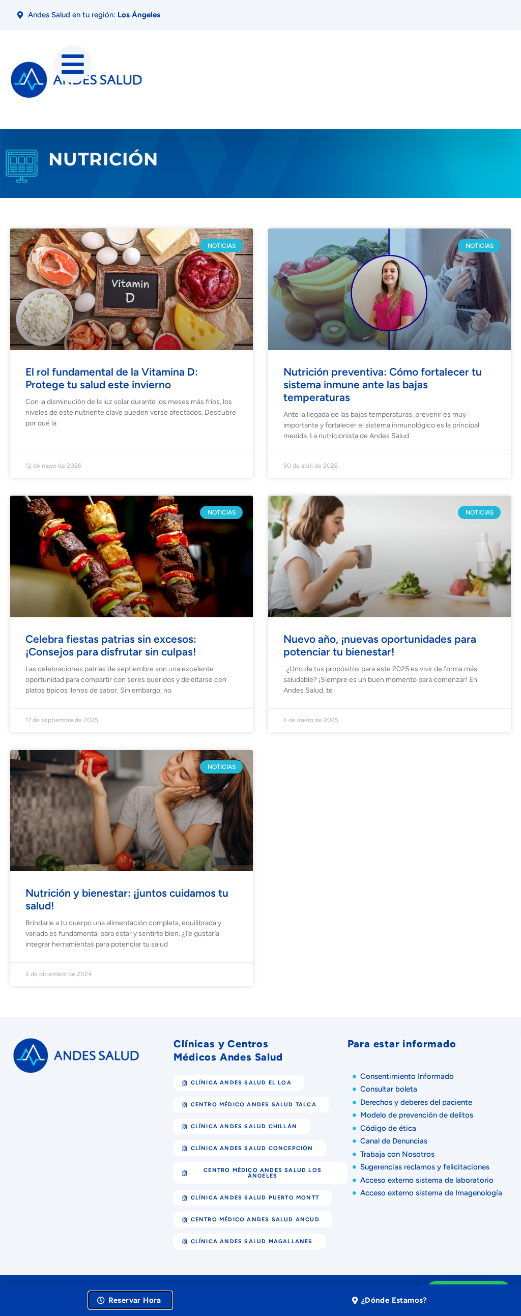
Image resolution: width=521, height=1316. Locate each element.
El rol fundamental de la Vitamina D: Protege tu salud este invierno (111, 378)
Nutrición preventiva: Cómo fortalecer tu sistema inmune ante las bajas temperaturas (382, 384)
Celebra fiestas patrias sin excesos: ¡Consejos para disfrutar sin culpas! (110, 645)
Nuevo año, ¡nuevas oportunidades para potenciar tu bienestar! (379, 645)
